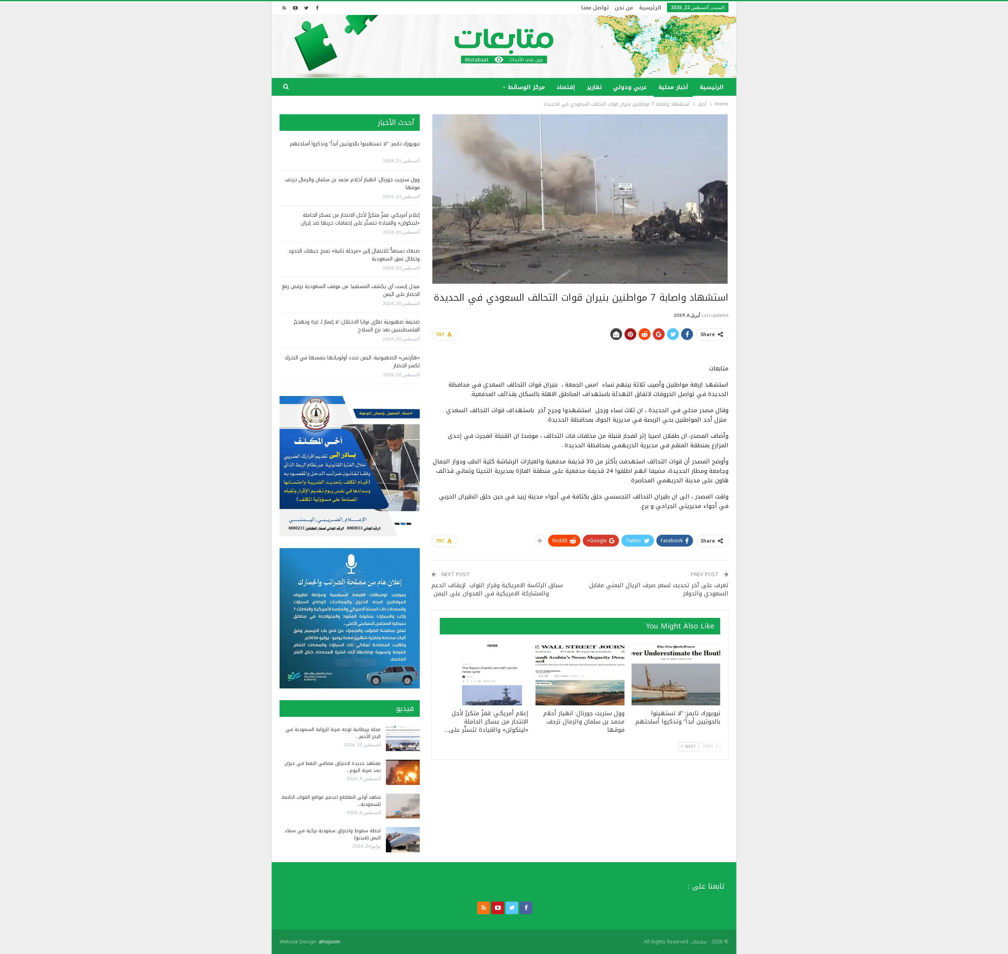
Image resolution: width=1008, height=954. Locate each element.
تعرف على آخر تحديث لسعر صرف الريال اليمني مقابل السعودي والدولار (658, 589)
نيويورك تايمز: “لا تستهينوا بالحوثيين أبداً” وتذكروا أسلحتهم (355, 144)
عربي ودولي (630, 87)
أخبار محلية (673, 87)
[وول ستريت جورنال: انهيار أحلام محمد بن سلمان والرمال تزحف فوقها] (580, 674)
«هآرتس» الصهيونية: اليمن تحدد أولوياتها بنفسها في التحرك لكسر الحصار (352, 361)
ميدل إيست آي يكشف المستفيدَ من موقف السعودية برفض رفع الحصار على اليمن (351, 290)
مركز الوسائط (526, 87)
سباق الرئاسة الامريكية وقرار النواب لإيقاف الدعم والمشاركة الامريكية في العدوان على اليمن (497, 589)
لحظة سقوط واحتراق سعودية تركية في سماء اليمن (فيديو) (333, 834)
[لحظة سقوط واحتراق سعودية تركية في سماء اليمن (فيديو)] (403, 839)
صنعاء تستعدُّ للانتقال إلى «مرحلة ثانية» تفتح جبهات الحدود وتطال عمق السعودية (354, 255)
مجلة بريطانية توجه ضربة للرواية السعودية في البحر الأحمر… (333, 733)
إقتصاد (565, 87)
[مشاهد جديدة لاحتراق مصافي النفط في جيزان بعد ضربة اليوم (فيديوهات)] (403, 772)
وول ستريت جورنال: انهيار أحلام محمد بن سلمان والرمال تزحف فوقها (352, 183)
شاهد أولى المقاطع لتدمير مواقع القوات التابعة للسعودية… (331, 801)
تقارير (594, 87)
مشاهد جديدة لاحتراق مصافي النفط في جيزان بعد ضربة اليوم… (332, 767)
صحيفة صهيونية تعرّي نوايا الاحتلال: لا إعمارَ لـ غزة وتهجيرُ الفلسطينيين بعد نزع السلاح (357, 326)
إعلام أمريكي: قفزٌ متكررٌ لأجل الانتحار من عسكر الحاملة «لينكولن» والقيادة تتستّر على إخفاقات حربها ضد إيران (360, 219)
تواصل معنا (595, 8)
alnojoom (329, 941)
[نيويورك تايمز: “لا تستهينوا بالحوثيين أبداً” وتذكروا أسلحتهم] (676, 674)
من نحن (624, 8)
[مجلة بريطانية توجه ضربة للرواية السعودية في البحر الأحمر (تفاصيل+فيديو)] (403, 738)
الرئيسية (650, 8)
